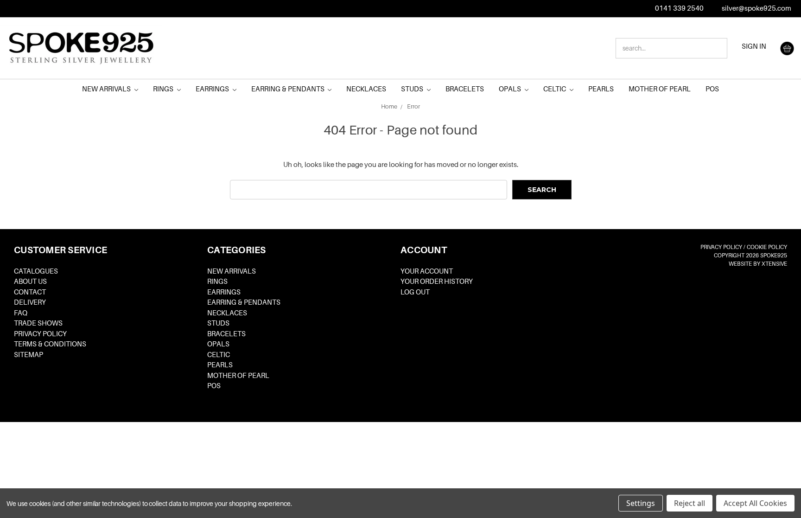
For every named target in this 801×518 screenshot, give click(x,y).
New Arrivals (107, 89)
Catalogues (36, 271)
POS (712, 89)
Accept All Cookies (755, 503)
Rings (164, 89)
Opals (510, 89)
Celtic (555, 89)
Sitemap (28, 354)
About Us (30, 281)
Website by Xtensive (758, 264)
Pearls (601, 89)
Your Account (426, 271)
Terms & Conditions (50, 344)
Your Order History (436, 281)
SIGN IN (754, 46)
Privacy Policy (40, 334)
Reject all (689, 503)
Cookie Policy (767, 247)
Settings (640, 503)
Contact (30, 292)
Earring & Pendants (288, 89)
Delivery (30, 302)
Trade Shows (38, 323)
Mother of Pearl (660, 89)
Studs (413, 89)
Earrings (213, 89)
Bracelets (464, 89)
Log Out (415, 292)
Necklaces (366, 89)
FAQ (20, 313)
